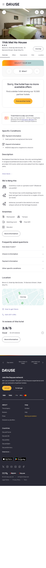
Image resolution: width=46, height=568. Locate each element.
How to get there (11, 309)
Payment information (10, 261)
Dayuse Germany (7, 447)
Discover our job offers (8, 420)
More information (11, 234)
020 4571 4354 (10, 315)
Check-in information (10, 254)
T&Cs (25, 480)
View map (38, 49)
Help (26, 412)
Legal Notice (5, 480)
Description (23, 55)
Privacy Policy (16, 480)
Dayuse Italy (5, 440)
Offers (14, 55)
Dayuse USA (5, 436)
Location (41, 55)
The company (6, 408)
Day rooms (10, 362)
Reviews (4, 412)
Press (3, 416)
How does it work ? (9, 247)
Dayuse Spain (6, 444)
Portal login (19, 388)
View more (6, 174)
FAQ (32, 55)
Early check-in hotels (23, 362)
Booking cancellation (31, 416)
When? (24, 71)
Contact (27, 408)
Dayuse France (6, 432)
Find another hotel (23, 101)
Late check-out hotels (35, 362)
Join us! (6, 388)
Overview (5, 55)
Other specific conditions (11, 268)
